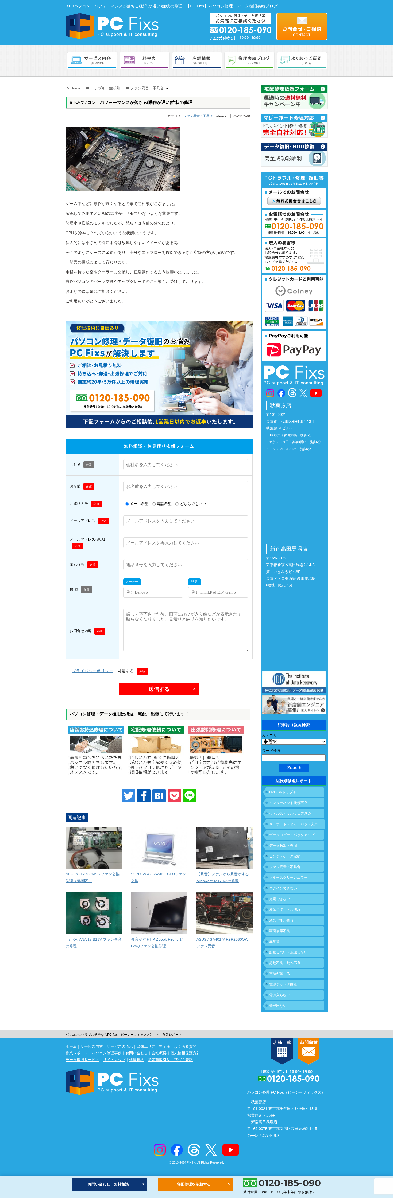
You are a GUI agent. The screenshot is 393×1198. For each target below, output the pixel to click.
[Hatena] (159, 795)
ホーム (71, 1046)
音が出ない (278, 1006)
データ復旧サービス (82, 1060)
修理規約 (136, 1060)
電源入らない (279, 995)
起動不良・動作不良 (284, 963)
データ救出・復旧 (283, 846)
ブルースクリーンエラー (288, 878)
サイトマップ (114, 1060)
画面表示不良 (279, 931)
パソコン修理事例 (107, 1053)
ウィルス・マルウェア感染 (290, 813)
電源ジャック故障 (283, 984)
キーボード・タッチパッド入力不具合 (293, 825)
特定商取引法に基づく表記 (170, 1060)
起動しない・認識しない (288, 952)
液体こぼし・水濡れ (284, 910)
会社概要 (159, 1053)
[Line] (189, 795)
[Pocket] (174, 795)
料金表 (164, 1046)
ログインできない (283, 888)
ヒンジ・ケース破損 (284, 856)
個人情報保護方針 (185, 1053)
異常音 (274, 942)
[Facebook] (144, 795)
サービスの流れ (120, 1046)
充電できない (279, 899)
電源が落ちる (279, 974)
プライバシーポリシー (92, 671)
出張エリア (146, 1046)
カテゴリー (271, 735)
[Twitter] (128, 795)
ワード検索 (271, 750)
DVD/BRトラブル (282, 792)
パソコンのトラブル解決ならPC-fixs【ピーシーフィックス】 (109, 1035)
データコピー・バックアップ (291, 835)
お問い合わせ (136, 1053)
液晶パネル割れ (281, 920)
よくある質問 (185, 1046)
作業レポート (77, 1053)
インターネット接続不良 (288, 803)
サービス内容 (91, 1046)
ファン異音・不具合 (198, 116)
